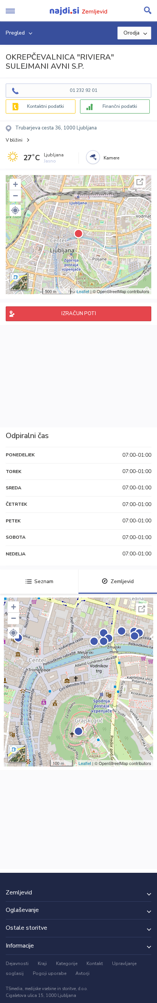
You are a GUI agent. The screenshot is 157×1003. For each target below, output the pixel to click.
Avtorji (82, 973)
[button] (15, 210)
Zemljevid (122, 581)
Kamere (111, 158)
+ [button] (15, 184)
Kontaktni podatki (45, 106)
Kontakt (95, 963)
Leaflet (83, 291)
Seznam (43, 581)
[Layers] (18, 281)
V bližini (14, 140)
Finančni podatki (120, 106)
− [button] (15, 195)
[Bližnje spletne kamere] (93, 157)
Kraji (42, 963)
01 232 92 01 (83, 90)
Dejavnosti (17, 963)
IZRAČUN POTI (78, 313)
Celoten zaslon (140, 182)
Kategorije (66, 963)
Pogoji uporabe (49, 973)
